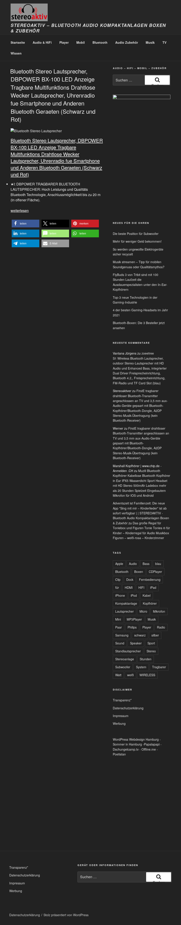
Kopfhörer (150, 603)
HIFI (141, 587)
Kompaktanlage (126, 603)
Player (64, 42)
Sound (119, 643)
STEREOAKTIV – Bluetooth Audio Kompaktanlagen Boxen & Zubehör (88, 28)
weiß (130, 675)
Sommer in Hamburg (127, 744)
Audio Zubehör (126, 42)
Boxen (138, 571)
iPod (134, 595)
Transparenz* (122, 700)
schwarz (140, 635)
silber (155, 635)
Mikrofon (159, 611)
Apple (119, 563)
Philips (132, 627)
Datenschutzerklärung (128, 708)
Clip (118, 579)
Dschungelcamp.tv (126, 749)
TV (164, 42)
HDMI (129, 587)
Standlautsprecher (128, 651)
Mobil (80, 42)
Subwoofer (122, 667)
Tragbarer (159, 667)
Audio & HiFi (42, 42)
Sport (151, 643)
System (141, 667)
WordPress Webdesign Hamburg (136, 739)
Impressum (120, 716)
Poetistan (119, 754)
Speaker (136, 643)
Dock (129, 579)
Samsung (121, 635)
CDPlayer (155, 571)
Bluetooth (99, 42)
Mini (118, 619)
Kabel (147, 595)
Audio (133, 563)
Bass (146, 563)
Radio (161, 627)
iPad (153, 587)
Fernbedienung (149, 579)
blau (158, 563)
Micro (143, 611)
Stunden (145, 659)
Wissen (16, 53)
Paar (118, 627)
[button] (25, 223)
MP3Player (134, 619)
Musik (150, 42)
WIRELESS (147, 675)
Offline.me (148, 749)
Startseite (18, 42)
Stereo (151, 651)
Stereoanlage (124, 659)
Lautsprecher (124, 611)
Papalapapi (152, 744)
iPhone (120, 595)
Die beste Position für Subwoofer (135, 233)
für (117, 587)
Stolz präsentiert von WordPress (66, 915)
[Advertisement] (123, 183)
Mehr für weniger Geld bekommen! (137, 241)
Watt (118, 675)
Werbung (119, 723)
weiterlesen (20, 210)
